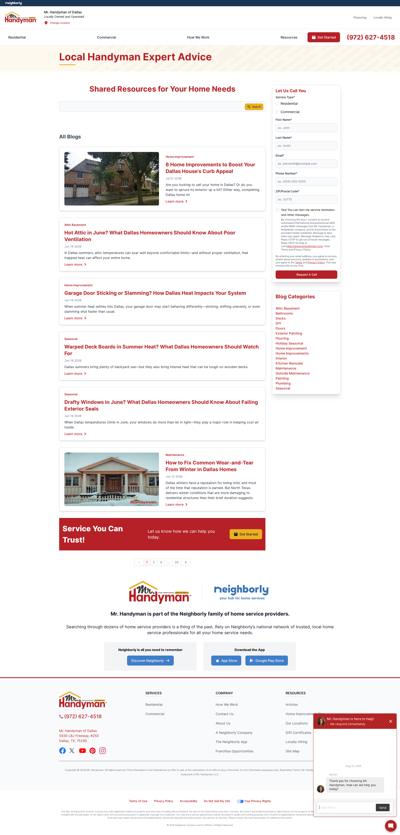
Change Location (60, 22)
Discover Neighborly (147, 660)
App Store (229, 660)
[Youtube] (82, 750)
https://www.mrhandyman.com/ (304, 246)
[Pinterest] (92, 750)
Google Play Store (269, 660)
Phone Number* (286, 173)
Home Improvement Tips (305, 714)
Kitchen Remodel (289, 363)
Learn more (175, 201)
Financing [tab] (359, 17)
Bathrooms (284, 313)
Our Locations (297, 723)
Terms (298, 262)
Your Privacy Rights (257, 801)
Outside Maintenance (293, 373)
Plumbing (283, 383)
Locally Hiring (296, 742)
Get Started (249, 534)
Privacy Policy (316, 262)
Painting (282, 378)
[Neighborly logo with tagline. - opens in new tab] (241, 592)
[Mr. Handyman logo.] (160, 592)
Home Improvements (292, 353)
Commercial (290, 112)
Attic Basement (75, 224)
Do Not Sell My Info (217, 801)
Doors (280, 328)
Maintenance (175, 455)
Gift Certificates (298, 732)
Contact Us (225, 714)
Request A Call (306, 274)
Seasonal (71, 339)
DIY (278, 323)
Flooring (282, 338)
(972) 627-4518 (83, 716)
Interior (281, 358)
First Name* (284, 119)
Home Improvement (180, 156)
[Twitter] (72, 750)
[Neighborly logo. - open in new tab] (13, 3)
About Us (223, 723)
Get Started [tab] (327, 37)
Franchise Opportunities (234, 751)
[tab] (106, 37)
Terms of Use (138, 801)
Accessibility (188, 801)
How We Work (227, 704)
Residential (289, 103)
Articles (292, 704)
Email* (280, 155)
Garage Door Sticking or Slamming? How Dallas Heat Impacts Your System (155, 293)
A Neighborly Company (234, 732)
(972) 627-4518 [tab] (371, 37)
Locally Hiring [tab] (382, 17)
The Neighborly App (231, 742)
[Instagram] (102, 750)
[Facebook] (62, 750)
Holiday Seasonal (289, 343)
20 (177, 562)
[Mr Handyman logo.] (21, 17)
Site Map (293, 751)
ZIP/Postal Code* (287, 191)
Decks (281, 318)
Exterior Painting (289, 333)
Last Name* (284, 137)
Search (256, 106)
